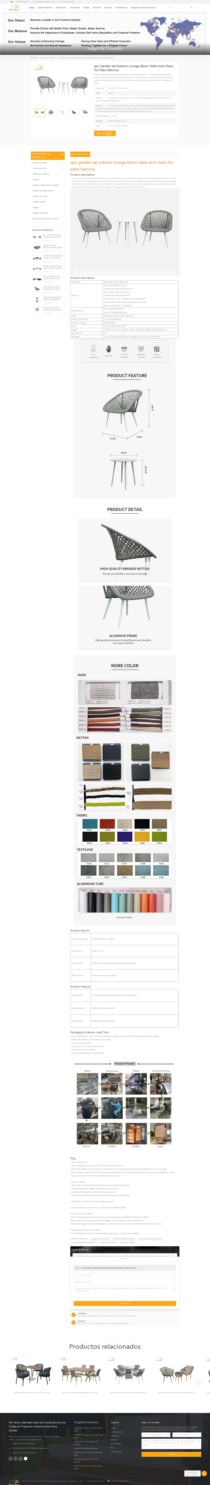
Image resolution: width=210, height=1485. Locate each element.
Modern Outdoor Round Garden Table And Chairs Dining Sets (130, 1393)
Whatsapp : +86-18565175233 (24, 1453)
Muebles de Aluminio (40, 213)
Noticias (108, 8)
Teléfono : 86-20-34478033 (24, 1444)
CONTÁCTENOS (22, 2)
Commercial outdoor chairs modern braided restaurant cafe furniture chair (52, 309)
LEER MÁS (46, 240)
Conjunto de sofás (39, 168)
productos (61, 8)
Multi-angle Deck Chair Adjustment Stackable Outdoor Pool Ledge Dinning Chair (51, 288)
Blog (112, 1448)
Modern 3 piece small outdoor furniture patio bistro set (179, 1393)
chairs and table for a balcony (124, 1239)
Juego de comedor (47, 58)
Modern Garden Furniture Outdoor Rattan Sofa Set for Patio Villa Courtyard (52, 267)
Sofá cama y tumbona (41, 174)
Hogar (32, 8)
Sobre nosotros (45, 8)
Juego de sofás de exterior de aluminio (86, 1443)
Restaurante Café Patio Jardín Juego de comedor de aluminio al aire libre (34, 1393)
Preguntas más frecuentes (143, 8)
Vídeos (86, 8)
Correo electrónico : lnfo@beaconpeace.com (31, 1448)
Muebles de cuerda (40, 196)
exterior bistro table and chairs (150, 1239)
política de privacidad (95, 1481)
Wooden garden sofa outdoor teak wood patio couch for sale (51, 278)
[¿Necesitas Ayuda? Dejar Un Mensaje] (204, 1473)
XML (81, 1481)
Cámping (36, 179)
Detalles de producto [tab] (80, 154)
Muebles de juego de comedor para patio (88, 1436)
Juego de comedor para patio (86, 1448)
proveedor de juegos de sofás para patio (88, 1453)
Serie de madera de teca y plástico (46, 185)
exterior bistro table (108, 1242)
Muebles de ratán (39, 202)
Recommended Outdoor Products (45, 219)
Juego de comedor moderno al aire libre (88, 1429)
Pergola (35, 207)
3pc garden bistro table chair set (84, 1242)
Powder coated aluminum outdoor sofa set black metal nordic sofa (53, 257)
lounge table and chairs (100, 1239)
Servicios (97, 8)
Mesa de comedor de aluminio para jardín (88, 1467)
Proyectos (75, 8)
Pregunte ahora (106, 133)
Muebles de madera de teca (43, 191)
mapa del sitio (116, 1452)
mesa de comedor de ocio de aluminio (86, 1460)
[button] (198, 1381)
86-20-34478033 (67, 2)
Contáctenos (121, 8)
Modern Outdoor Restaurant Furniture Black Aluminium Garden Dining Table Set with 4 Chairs (53, 247)
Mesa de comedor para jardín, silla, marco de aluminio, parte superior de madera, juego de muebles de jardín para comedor (82, 1393)
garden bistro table (127, 1242)
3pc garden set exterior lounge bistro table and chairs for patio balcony (52, 236)
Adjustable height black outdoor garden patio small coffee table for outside (52, 299)
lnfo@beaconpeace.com (44, 2)
